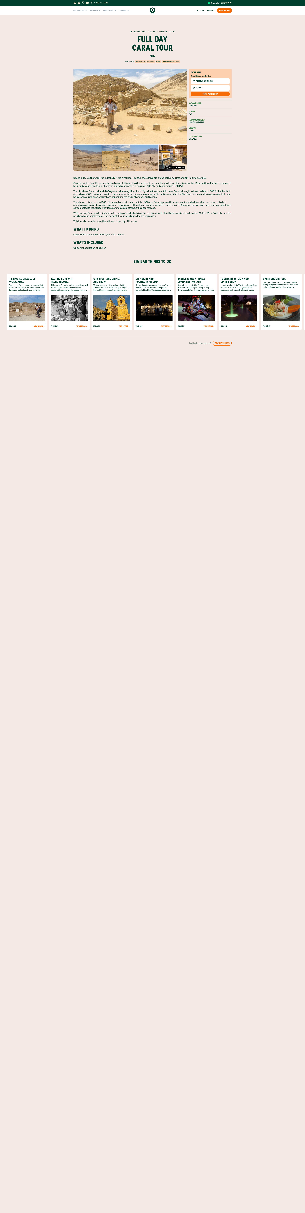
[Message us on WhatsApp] (83, 2)
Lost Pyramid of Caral (171, 62)
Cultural (150, 62)
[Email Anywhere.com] (74, 2)
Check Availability (210, 94)
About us (210, 10)
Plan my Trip (224, 10)
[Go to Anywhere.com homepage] (152, 10)
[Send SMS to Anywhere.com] (79, 2)
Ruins (158, 62)
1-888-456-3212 (101, 3)
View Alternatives (222, 343)
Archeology (140, 62)
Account (200, 10)
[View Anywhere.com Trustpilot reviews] (220, 3)
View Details (38, 326)
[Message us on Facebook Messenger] (87, 3)
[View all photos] (130, 106)
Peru (152, 55)
